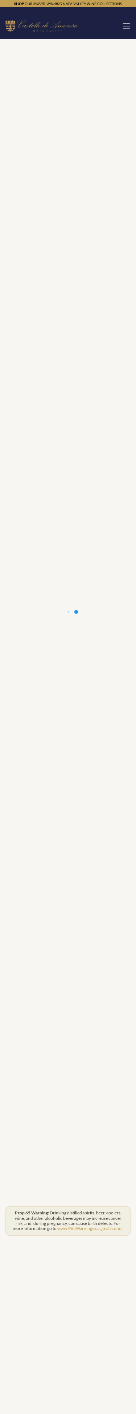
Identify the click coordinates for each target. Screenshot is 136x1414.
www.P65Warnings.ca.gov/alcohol (90, 1228)
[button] (126, 26)
